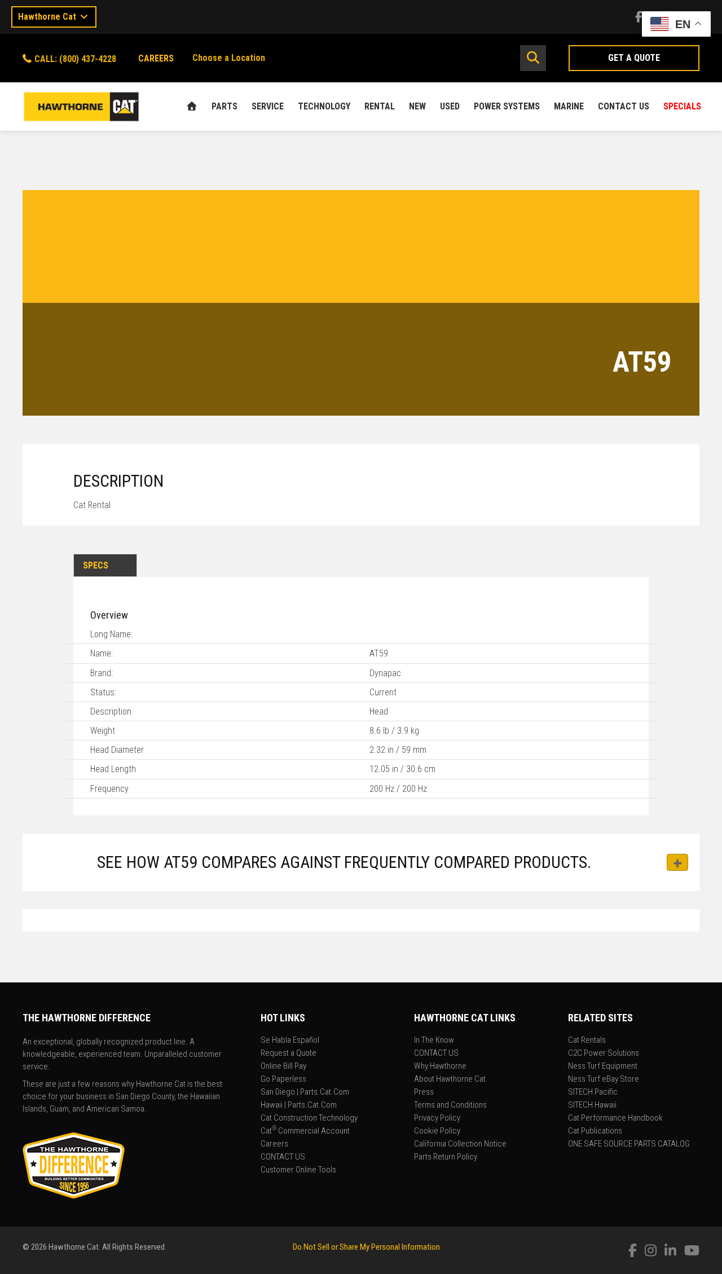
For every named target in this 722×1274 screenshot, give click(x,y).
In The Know (434, 1040)
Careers (274, 1144)
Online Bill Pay (283, 1066)
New (417, 106)
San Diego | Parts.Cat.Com (305, 1092)
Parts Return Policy (445, 1157)
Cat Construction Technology (309, 1118)
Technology (324, 106)
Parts (224, 106)
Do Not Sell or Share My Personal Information (366, 1247)
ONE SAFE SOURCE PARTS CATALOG (629, 1144)
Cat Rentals (587, 1040)
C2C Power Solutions (603, 1053)
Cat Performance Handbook (615, 1118)
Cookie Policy (437, 1131)
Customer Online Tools (298, 1170)
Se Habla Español (290, 1040)
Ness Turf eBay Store (603, 1079)
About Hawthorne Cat (450, 1079)
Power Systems (507, 106)
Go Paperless (283, 1079)
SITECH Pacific (593, 1092)
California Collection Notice (460, 1144)
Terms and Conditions (450, 1105)
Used (450, 106)
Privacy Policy (437, 1118)
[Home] (191, 106)
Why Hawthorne (440, 1066)
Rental (379, 106)
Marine (569, 106)
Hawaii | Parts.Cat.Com (299, 1105)
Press (424, 1092)
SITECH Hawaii (592, 1105)
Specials (682, 106)
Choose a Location (228, 57)
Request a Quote (288, 1053)
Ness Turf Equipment (602, 1066)
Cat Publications (595, 1131)
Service (268, 106)
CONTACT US (623, 106)
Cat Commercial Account (305, 1131)
